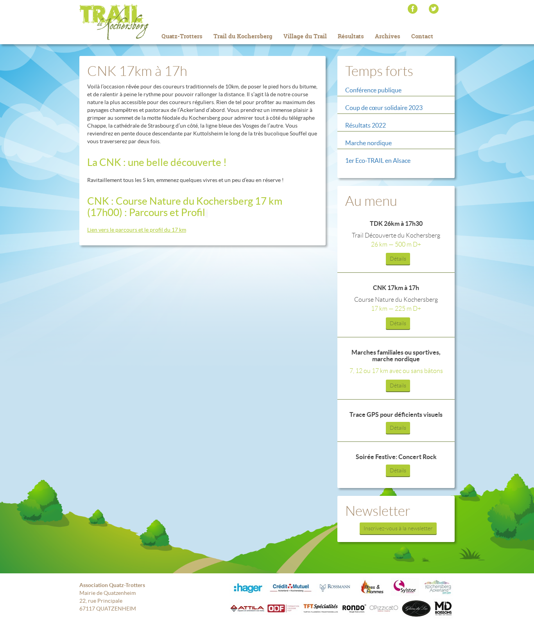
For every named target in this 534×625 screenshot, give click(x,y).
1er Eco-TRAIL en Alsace (377, 160)
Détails (398, 259)
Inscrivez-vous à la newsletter (398, 528)
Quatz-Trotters (181, 36)
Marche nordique (368, 142)
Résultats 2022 (365, 125)
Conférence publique (373, 90)
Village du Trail (305, 36)
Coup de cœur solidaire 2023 (384, 107)
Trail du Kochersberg (126, 22)
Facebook (413, 9)
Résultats (351, 36)
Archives (387, 36)
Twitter (434, 9)
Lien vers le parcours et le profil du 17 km (136, 230)
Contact (422, 36)
